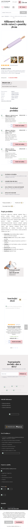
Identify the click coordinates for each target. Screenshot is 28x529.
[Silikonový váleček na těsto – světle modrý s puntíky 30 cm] (3, 131)
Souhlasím (19, 522)
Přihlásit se (23, 374)
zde (20, 526)
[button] (11, 347)
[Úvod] (5, 7)
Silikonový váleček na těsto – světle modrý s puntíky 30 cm (10, 132)
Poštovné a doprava (6, 403)
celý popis (17, 73)
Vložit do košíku (19, 125)
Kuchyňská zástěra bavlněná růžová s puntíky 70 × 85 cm (14, 327)
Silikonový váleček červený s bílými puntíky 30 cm (11, 116)
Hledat (23, 12)
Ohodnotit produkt (14, 65)
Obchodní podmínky (6, 405)
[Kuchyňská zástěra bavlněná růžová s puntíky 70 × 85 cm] (14, 314)
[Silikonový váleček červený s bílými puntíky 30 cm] (3, 116)
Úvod (3, 16)
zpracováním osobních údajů (12, 376)
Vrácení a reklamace (6, 407)
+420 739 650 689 (5, 1)
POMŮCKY (7, 16)
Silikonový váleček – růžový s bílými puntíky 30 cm (10, 150)
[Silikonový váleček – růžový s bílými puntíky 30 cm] (3, 150)
